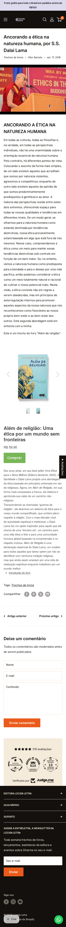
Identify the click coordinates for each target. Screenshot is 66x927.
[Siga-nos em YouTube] (20, 901)
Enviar (13, 872)
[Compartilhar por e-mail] (47, 594)
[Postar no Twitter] (40, 594)
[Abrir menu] (5, 19)
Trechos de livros (13, 57)
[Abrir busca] (45, 20)
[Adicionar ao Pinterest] (33, 594)
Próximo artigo (49, 616)
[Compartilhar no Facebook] (26, 594)
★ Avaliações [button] (62, 467)
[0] (59, 19)
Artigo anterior (17, 616)
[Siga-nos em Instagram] (13, 901)
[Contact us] (58, 919)
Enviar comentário (22, 723)
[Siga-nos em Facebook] (6, 901)
